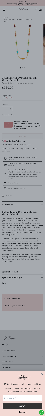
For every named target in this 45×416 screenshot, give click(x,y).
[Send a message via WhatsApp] (41, 412)
